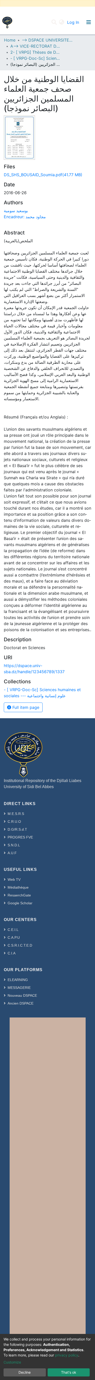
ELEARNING (18, 980)
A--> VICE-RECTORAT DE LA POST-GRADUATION (35, 46)
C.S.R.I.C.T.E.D (20, 945)
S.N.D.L (14, 845)
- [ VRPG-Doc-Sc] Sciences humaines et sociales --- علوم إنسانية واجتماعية (35, 58)
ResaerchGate (19, 895)
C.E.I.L (13, 930)
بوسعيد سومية (16, 210)
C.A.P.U (14, 937)
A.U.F (12, 853)
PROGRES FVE (20, 837)
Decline (24, 1372)
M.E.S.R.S (16, 814)
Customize (12, 1362)
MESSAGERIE (19, 988)
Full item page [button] (25, 707)
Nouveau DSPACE (22, 995)
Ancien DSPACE (20, 1003)
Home (9, 40)
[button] (61, 22)
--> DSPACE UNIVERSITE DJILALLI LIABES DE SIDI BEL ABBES (47, 40)
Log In (73, 22)
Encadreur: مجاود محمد (25, 216)
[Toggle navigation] (88, 22)
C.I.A (11, 953)
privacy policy (66, 1355)
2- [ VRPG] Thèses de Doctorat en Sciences (35, 52)
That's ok (68, 1372)
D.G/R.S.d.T (17, 829)
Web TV (14, 879)
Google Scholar (20, 903)
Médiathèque (18, 887)
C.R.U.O (14, 821)
